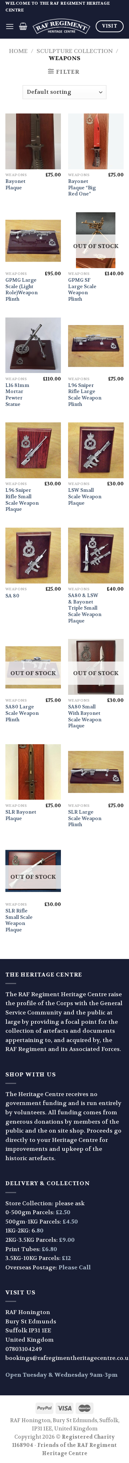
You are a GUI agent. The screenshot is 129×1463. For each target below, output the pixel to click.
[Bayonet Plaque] (33, 141)
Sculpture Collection (75, 51)
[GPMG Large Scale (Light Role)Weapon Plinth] (33, 240)
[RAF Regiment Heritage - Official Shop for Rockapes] (61, 26)
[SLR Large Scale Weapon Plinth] (96, 772)
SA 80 (12, 596)
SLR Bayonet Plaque (20, 815)
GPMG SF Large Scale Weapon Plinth (82, 289)
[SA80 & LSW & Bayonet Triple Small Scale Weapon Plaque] (96, 555)
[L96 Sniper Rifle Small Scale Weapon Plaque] (33, 450)
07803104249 (23, 1349)
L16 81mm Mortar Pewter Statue (17, 394)
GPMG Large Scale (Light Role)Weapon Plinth (21, 289)
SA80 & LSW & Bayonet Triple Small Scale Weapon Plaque (84, 608)
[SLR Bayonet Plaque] (33, 772)
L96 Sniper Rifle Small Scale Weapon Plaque (22, 499)
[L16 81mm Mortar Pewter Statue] (33, 345)
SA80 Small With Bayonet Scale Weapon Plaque (84, 716)
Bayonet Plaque (15, 184)
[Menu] (9, 26)
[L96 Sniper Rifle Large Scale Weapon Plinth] (96, 345)
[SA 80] (33, 555)
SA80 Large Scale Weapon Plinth (22, 713)
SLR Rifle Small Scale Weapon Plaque (19, 920)
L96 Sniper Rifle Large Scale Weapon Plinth (84, 394)
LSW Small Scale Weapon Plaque (84, 496)
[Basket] (23, 26)
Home (18, 51)
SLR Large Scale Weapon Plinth (84, 818)
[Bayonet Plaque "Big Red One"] (96, 141)
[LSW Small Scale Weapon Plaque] (96, 450)
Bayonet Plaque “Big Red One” (82, 187)
